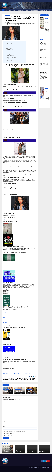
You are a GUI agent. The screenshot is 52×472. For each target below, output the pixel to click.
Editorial (14, 10)
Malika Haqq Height (8, 53)
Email (4, 421)
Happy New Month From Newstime (34, 468)
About (10, 10)
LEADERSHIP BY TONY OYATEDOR (12, 57)
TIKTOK (4, 312)
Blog (38, 467)
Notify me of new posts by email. (8, 435)
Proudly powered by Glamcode (5, 468)
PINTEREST (5, 322)
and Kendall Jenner (10, 23)
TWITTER (4, 314)
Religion (27, 10)
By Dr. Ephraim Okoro (10, 58)
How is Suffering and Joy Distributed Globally (44, 468)
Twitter (4, 219)
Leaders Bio (7, 389)
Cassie (19, 23)
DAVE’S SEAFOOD (10, 60)
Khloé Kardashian (29, 23)
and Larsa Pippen (15, 23)
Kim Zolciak (33, 23)
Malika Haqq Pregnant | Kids (9, 49)
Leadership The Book (34, 10)
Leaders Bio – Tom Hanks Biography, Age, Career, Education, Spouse (19, 392)
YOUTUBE (4, 319)
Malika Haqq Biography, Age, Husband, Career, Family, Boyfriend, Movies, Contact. (14, 43)
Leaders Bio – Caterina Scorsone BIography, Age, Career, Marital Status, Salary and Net (19, 192)
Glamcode (15, 468)
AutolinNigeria (35, 467)
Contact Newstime (43, 10)
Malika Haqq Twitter (8, 54)
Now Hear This (43, 57)
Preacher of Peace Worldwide (11, 55)
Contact (28, 468)
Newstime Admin (48, 22)
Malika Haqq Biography (18, 24)
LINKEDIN (4, 317)
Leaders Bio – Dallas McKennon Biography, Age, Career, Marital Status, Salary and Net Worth (29, 373)
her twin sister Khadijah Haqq (23, 23)
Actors (4, 389)
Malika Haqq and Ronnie (9, 48)
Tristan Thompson (23, 24)
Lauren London (13, 24)
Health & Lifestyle (21, 10)
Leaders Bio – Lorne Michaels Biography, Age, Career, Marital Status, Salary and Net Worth (19, 373)
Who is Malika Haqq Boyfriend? (9, 47)
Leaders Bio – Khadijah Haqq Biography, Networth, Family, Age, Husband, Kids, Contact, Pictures (8, 373)
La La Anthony (9, 24)
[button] (49, 10)
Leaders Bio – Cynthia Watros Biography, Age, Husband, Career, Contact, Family (19, 169)
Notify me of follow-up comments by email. (9, 433)
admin (9, 22)
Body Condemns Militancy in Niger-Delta (44, 467)
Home (6, 10)
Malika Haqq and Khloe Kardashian (10, 50)
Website (4, 426)
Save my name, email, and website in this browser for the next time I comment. (14, 431)
